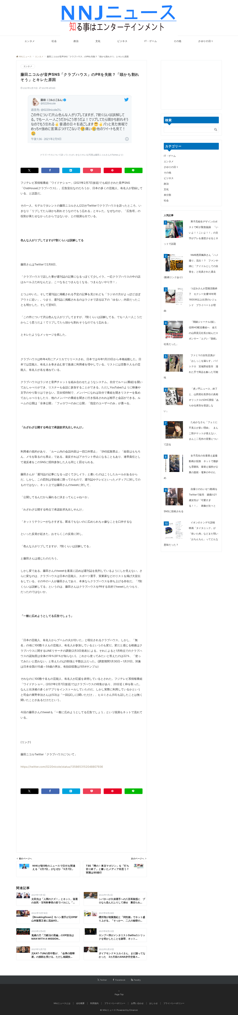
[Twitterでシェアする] (30, 170)
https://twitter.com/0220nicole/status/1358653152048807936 (62, 766)
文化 (166, 189)
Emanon (133, 1010)
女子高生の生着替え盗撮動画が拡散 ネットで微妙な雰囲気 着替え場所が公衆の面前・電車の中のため (191, 466)
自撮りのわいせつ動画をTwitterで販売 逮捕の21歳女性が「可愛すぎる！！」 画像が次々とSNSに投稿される (190, 500)
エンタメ (28, 66)
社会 (166, 200)
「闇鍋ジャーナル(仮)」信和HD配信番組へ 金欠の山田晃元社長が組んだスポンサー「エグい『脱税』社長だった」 (191, 333)
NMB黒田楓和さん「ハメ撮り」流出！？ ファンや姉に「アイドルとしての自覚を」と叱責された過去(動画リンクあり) (191, 266)
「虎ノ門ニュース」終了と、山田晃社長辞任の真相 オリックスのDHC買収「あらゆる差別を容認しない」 (192, 399)
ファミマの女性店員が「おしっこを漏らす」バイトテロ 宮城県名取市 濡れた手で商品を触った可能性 (191, 366)
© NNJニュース (108, 1010)
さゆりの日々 (171, 166)
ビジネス (169, 178)
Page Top (119, 994)
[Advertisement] (81, 818)
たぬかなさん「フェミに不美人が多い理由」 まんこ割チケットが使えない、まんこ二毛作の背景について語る (191, 433)
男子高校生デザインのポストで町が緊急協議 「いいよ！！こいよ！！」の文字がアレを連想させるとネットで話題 (191, 232)
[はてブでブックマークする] (71, 170)
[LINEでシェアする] (134, 170)
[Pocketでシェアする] (92, 170)
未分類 (167, 194)
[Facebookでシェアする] (50, 170)
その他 (167, 172)
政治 (166, 183)
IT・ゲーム (170, 155)
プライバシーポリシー (173, 1003)
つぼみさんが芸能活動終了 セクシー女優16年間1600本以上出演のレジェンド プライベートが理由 (190, 299)
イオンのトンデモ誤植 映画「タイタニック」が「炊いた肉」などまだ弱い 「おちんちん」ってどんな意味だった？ (192, 533)
